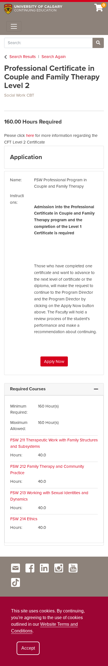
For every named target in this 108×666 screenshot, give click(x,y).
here (30, 135)
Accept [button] (28, 648)
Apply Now (54, 361)
